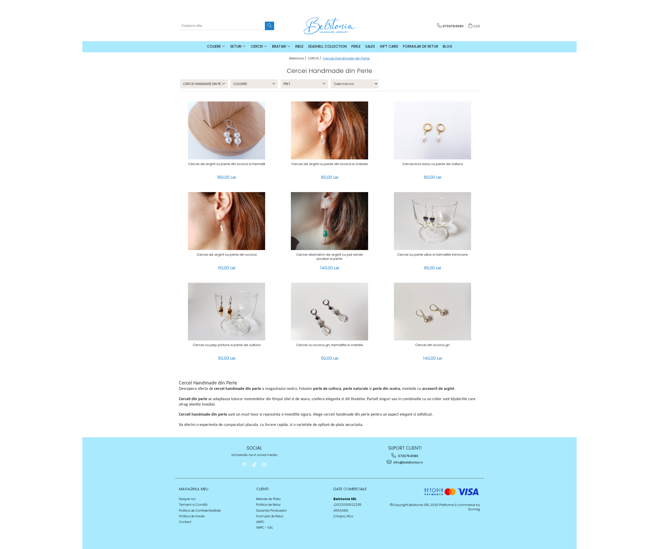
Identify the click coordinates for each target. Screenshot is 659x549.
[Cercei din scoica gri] (432, 312)
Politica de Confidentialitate (200, 510)
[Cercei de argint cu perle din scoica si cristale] (329, 130)
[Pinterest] (244, 464)
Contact (185, 522)
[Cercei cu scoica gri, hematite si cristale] (329, 312)
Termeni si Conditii (193, 504)
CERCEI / (315, 58)
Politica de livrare (192, 516)
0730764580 (407, 455)
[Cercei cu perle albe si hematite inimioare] (432, 221)
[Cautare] (269, 26)
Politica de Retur (268, 504)
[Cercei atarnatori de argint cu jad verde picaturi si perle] (329, 221)
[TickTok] (254, 464)
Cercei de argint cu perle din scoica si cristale (329, 164)
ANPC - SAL (264, 527)
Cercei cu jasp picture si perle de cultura (227, 345)
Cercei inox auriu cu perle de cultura (432, 164)
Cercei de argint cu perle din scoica (227, 255)
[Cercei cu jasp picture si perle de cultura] (226, 312)
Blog (447, 46)
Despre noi (187, 499)
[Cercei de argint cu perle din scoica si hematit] (226, 130)
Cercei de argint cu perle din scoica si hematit (226, 164)
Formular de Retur (420, 46)
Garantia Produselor (271, 510)
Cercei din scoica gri (432, 345)
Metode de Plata (268, 499)
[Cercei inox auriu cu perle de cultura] (432, 130)
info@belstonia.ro (408, 462)
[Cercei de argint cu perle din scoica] (226, 221)
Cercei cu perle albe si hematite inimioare (432, 255)
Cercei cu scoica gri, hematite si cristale (329, 345)
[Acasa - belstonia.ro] (329, 25)
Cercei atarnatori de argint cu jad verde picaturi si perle (329, 257)
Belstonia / (298, 58)
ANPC (260, 522)
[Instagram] (263, 464)
